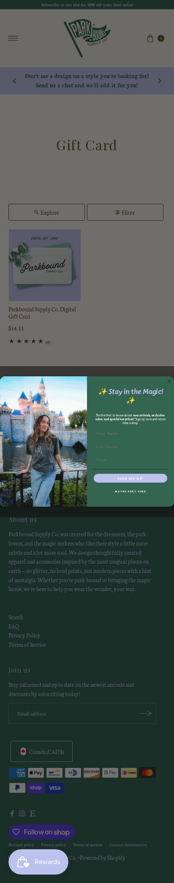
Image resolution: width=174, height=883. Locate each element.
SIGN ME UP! (130, 478)
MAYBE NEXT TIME (130, 491)
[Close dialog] (169, 381)
